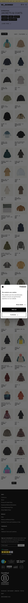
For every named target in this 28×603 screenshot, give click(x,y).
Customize (13, 314)
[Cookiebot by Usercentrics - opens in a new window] (19, 287)
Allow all (14, 309)
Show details (19, 304)
